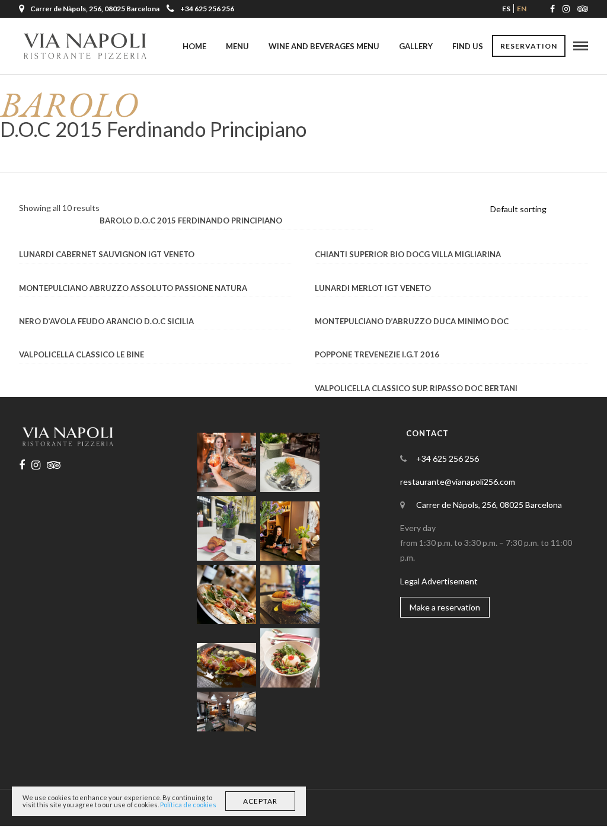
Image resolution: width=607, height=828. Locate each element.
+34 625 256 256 (207, 8)
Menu (237, 46)
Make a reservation (445, 607)
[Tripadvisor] (582, 9)
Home (194, 46)
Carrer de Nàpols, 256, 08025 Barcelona (489, 505)
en (521, 8)
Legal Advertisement (439, 581)
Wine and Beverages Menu (324, 46)
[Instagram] (566, 9)
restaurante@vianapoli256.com (457, 482)
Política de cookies (188, 804)
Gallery (416, 46)
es (506, 8)
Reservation (528, 45)
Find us (467, 46)
